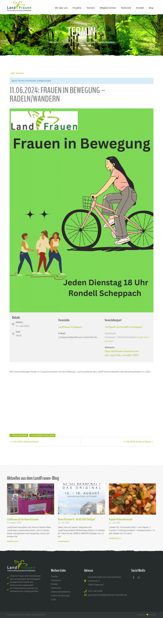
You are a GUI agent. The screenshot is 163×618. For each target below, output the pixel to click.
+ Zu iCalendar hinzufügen (42, 435)
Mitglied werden (108, 8)
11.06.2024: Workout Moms (24, 441)
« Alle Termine (17, 73)
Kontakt (140, 8)
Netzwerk (126, 8)
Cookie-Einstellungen (60, 595)
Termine (90, 8)
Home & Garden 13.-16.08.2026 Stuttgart (76, 519)
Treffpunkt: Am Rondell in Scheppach (123, 327)
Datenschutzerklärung (60, 592)
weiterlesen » (13, 541)
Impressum (56, 588)
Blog (151, 8)
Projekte (77, 8)
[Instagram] (138, 577)
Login (53, 599)
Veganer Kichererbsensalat (120, 519)
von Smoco (152, 615)
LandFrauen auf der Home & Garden (23, 519)
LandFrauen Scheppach (70, 327)
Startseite (53, 42)
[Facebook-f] (133, 577)
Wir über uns (61, 8)
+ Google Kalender (19, 435)
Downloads (56, 580)
